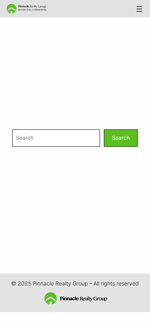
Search (121, 137)
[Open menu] (139, 9)
